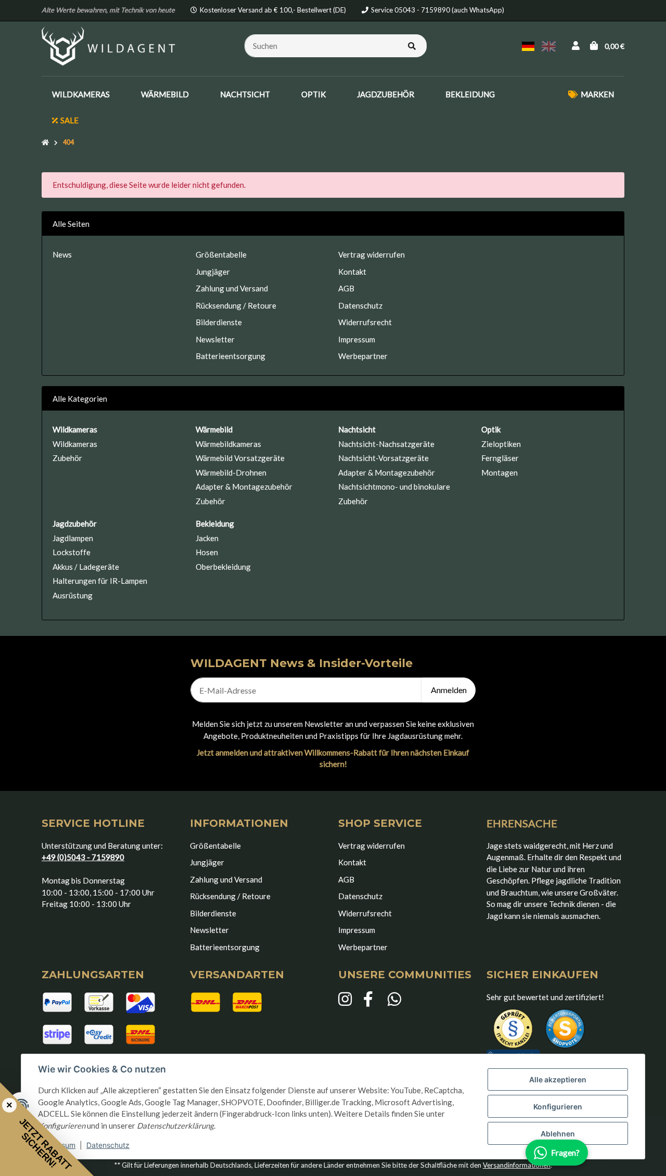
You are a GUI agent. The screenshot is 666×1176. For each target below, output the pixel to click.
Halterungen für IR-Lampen (100, 580)
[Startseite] (45, 143)
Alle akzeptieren (557, 1079)
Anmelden (449, 690)
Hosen (207, 552)
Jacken (207, 538)
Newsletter (215, 339)
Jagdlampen (73, 538)
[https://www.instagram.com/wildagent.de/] (345, 999)
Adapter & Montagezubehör (244, 486)
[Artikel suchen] (412, 46)
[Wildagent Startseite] (110, 44)
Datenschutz (108, 1145)
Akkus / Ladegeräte (86, 566)
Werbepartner (363, 356)
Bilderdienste (219, 322)
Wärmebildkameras (228, 444)
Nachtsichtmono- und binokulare (394, 486)
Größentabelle (221, 254)
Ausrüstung (73, 595)
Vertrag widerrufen (371, 254)
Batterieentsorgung (230, 356)
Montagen (499, 472)
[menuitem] (80, 95)
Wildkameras (75, 444)
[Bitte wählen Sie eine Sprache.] (529, 44)
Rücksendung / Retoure (236, 305)
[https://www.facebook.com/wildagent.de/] (370, 999)
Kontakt (352, 271)
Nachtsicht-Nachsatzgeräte (386, 444)
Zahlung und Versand (232, 288)
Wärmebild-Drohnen (231, 472)
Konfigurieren (557, 1106)
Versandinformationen (516, 1165)
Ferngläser (500, 458)
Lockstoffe (72, 552)
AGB (346, 288)
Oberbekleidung (223, 566)
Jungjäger (213, 271)
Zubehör (67, 458)
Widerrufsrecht (365, 322)
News (62, 254)
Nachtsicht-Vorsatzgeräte (383, 458)
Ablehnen (558, 1133)
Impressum (356, 339)
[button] (576, 46)
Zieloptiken (501, 444)
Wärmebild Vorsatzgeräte (240, 458)
